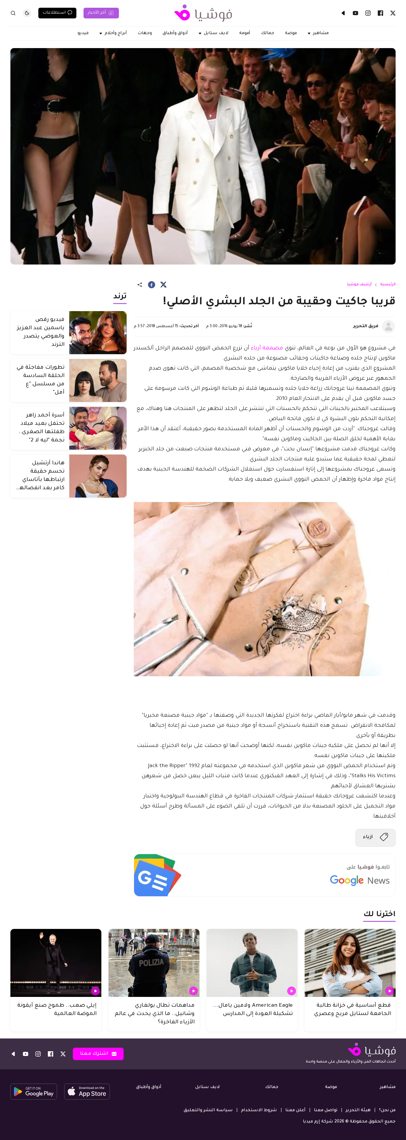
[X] (393, 13)
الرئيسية (388, 285)
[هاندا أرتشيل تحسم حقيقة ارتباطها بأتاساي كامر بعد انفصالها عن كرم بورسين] (98, 476)
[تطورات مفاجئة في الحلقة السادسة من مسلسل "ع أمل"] (98, 380)
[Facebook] (380, 13)
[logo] (203, 13)
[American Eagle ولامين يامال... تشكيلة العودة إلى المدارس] (252, 963)
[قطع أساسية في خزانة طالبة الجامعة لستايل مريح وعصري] (350, 963)
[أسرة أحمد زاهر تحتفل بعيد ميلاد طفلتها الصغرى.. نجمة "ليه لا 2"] (98, 428)
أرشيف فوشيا (359, 285)
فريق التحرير (365, 326)
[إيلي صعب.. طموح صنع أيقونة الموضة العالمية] (55, 963)
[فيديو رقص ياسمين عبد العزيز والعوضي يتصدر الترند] (98, 332)
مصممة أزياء (267, 349)
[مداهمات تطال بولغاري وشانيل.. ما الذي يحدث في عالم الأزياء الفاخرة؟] (153, 963)
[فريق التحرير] (388, 326)
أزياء (368, 837)
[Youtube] (355, 13)
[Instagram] (368, 13)
